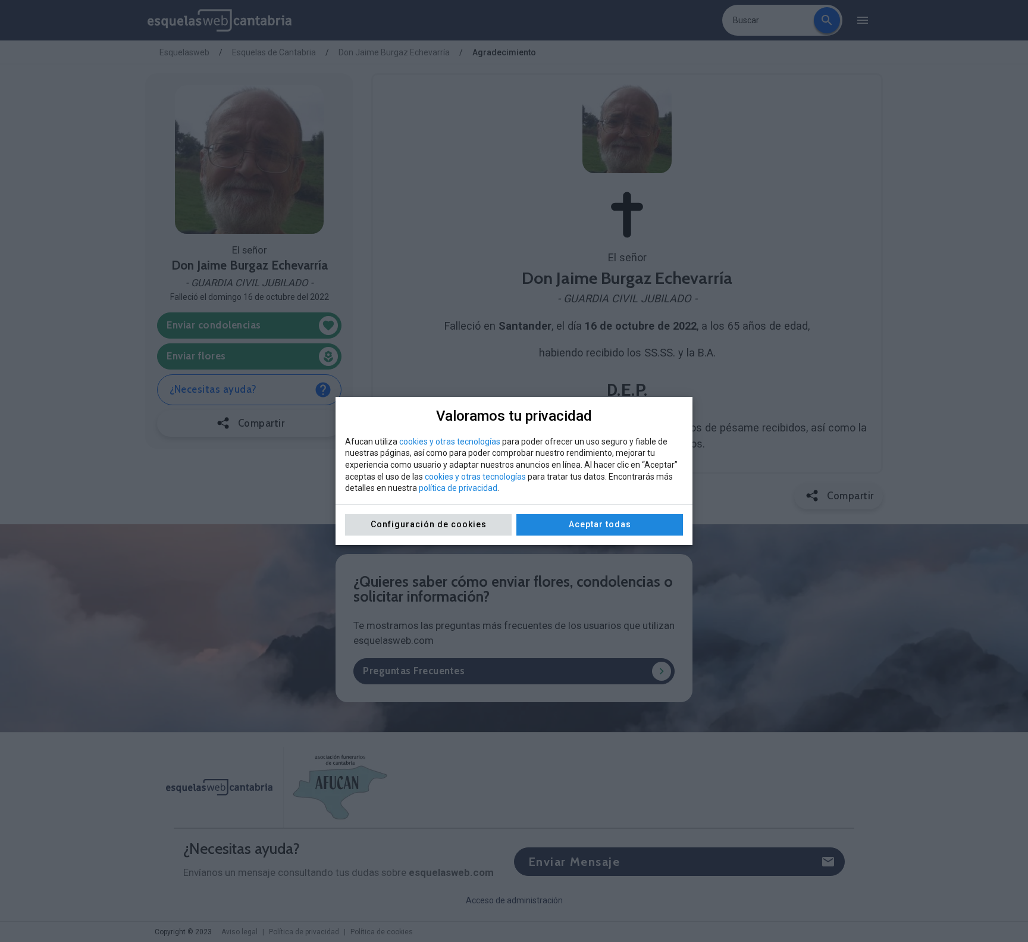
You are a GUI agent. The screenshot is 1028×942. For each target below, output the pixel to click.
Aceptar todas (600, 524)
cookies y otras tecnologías (449, 441)
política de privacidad (458, 488)
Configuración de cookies (429, 524)
